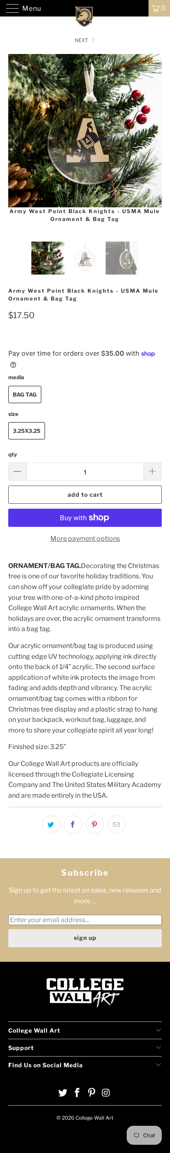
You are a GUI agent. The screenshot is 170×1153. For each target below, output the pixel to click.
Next (82, 40)
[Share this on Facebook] (73, 824)
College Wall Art (94, 1118)
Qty (12, 454)
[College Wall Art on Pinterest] (92, 1093)
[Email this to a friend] (117, 824)
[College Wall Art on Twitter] (63, 1093)
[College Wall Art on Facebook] (77, 1093)
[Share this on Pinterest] (95, 824)
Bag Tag (25, 394)
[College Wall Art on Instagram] (106, 1093)
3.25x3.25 (26, 430)
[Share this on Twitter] (51, 824)
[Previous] (16, 141)
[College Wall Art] (85, 8)
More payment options (85, 538)
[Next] (153, 141)
